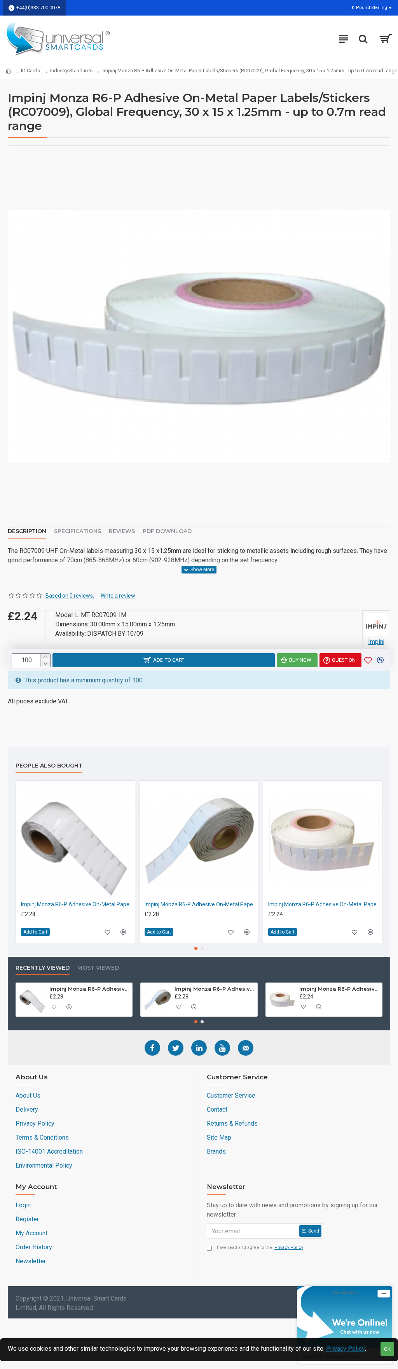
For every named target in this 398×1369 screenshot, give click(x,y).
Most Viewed (98, 968)
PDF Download (167, 531)
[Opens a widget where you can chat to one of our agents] (344, 1324)
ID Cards (30, 70)
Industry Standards (71, 70)
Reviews (122, 531)
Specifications (77, 531)
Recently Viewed (43, 968)
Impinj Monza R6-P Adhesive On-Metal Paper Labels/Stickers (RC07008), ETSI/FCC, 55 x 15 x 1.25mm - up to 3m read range (324, 904)
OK (387, 1349)
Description (27, 531)
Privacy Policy (345, 1348)
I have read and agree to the (259, 1247)
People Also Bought (49, 765)
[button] (195, 948)
